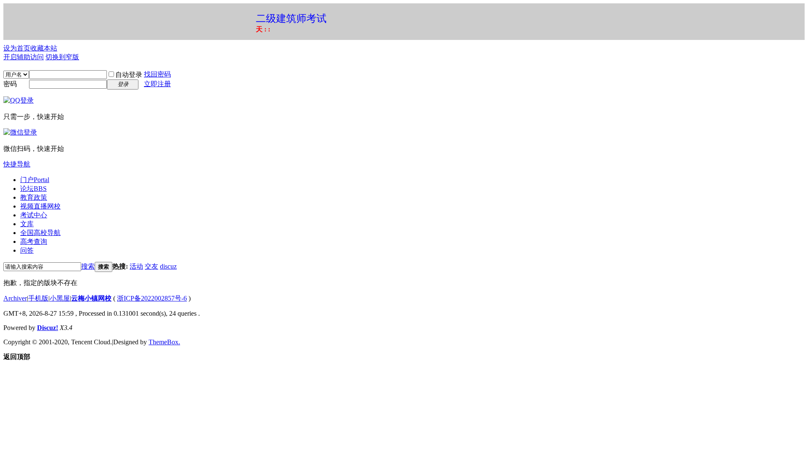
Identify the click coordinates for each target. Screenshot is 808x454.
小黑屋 (60, 298)
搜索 (88, 266)
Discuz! (47, 327)
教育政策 (33, 197)
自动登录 (128, 74)
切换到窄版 (62, 57)
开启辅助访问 (23, 57)
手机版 (38, 298)
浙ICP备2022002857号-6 (152, 298)
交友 (151, 266)
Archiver (15, 298)
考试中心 (33, 215)
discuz (168, 266)
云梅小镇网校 (91, 298)
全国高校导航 (40, 232)
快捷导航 (16, 164)
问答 (27, 250)
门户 (34, 179)
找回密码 (157, 74)
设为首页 (16, 48)
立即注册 (157, 83)
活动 (136, 266)
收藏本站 (43, 48)
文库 (27, 223)
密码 (10, 83)
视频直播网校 (40, 206)
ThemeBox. (164, 342)
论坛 (33, 188)
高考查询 (33, 241)
